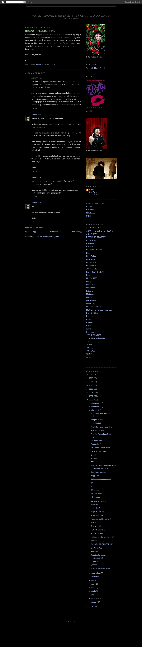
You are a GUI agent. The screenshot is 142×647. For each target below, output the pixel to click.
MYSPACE (90, 213)
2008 (91, 393)
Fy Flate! (94, 551)
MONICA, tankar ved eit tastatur (99, 310)
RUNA (88, 326)
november (95, 407)
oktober (94, 410)
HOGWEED (91, 262)
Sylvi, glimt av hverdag (95, 338)
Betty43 (92, 190)
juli (92, 580)
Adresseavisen (44, 38)
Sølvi (88, 341)
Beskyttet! (95, 459)
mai (93, 588)
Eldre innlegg (77, 232)
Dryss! (93, 455)
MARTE (89, 297)
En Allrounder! (96, 494)
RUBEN (89, 323)
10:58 (34, 108)
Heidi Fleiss (91, 256)
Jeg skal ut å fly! (97, 512)
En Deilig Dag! (96, 548)
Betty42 (71, 11)
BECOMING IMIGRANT (96, 237)
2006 (91, 400)
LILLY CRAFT (91, 278)
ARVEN (94, 523)
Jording (94, 541)
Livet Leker (90, 285)
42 (92, 486)
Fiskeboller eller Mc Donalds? (102, 537)
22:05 (34, 196)
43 (92, 483)
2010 (91, 385)
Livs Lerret (90, 288)
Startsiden (54, 232)
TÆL (93, 462)
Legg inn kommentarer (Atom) (47, 237)
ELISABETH (91, 240)
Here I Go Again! (97, 508)
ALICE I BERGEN (93, 228)
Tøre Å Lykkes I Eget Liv (96, 68)
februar (94, 598)
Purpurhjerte (91, 316)
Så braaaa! (95, 490)
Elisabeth (90, 244)
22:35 (34, 222)
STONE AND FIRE (93, 335)
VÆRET (94, 565)
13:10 (34, 171)
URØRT (89, 216)
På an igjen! (95, 497)
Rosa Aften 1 (96, 526)
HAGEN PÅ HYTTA (94, 250)
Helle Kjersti (91, 259)
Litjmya (89, 281)
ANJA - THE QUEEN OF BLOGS (99, 231)
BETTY (89, 206)
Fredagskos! (96, 444)
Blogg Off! (95, 476)
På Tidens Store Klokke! (100, 448)
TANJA (89, 345)
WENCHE (90, 357)
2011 (91, 382)
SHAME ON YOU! (98, 430)
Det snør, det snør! (98, 451)
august (94, 577)
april (93, 591)
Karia (88, 275)
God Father (93, 192)
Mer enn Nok (91, 300)
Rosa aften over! (97, 515)
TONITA (89, 348)
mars (93, 595)
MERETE (90, 304)
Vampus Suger (96, 420)
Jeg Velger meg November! (101, 427)
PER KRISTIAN (92, 313)
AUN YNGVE (91, 234)
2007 (91, 396)
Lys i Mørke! (96, 423)
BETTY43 (90, 210)
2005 (91, 607)
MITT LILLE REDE (93, 307)
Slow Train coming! (98, 472)
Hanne (88, 253)
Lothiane (89, 291)
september (95, 573)
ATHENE (94, 505)
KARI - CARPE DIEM (95, 272)
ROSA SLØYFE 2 (98, 530)
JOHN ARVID (91, 269)
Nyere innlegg (30, 232)
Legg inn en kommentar (34, 228)
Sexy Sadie (91, 332)
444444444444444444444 (101, 479)
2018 (91, 378)
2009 (91, 389)
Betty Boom (36, 115)
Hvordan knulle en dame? (101, 569)
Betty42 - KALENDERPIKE (102, 544)
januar (94, 602)
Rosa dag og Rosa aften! (101, 519)
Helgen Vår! (95, 561)
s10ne (88, 329)
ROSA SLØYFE (97, 533)
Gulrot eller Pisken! (98, 501)
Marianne (90, 294)
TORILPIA (90, 351)
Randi (88, 319)
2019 (91, 375)
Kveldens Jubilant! (98, 440)
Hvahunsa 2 (91, 266)
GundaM (89, 247)
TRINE (89, 354)
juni (93, 584)
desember (95, 403)
